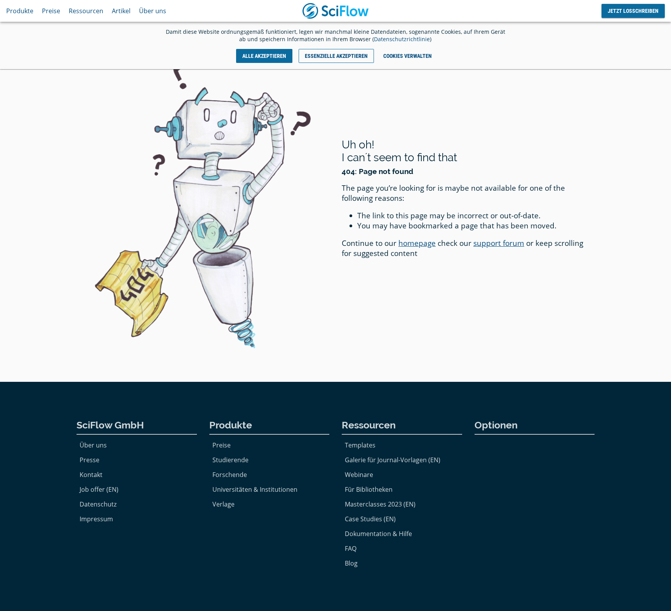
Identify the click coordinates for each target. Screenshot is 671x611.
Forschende (229, 474)
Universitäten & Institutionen (254, 489)
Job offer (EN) (99, 489)
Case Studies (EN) (370, 519)
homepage (417, 243)
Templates (360, 445)
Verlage (223, 504)
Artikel (121, 11)
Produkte (19, 11)
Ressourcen (86, 11)
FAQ (350, 548)
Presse (89, 460)
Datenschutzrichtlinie (402, 39)
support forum (498, 243)
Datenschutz (98, 504)
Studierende (230, 460)
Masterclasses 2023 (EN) (380, 504)
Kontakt (91, 474)
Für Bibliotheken (369, 489)
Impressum (96, 519)
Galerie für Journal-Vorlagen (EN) (392, 460)
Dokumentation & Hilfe (378, 533)
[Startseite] (335, 11)
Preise (51, 11)
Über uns (152, 11)
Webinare (359, 474)
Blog (351, 563)
